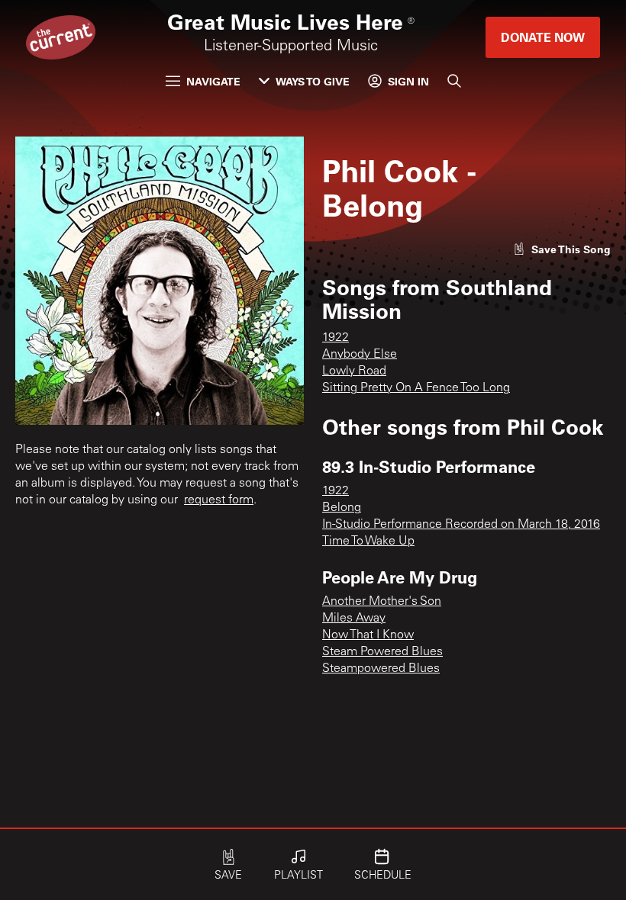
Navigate (213, 81)
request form (218, 500)
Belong (341, 508)
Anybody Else (359, 355)
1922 (335, 338)
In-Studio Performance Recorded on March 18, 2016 (461, 525)
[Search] (454, 81)
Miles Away (354, 618)
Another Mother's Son (381, 602)
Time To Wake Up (368, 541)
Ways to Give (313, 81)
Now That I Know (368, 635)
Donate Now (543, 37)
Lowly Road (354, 371)
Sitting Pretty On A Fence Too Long (416, 388)
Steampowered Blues (381, 669)
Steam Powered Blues (382, 652)
